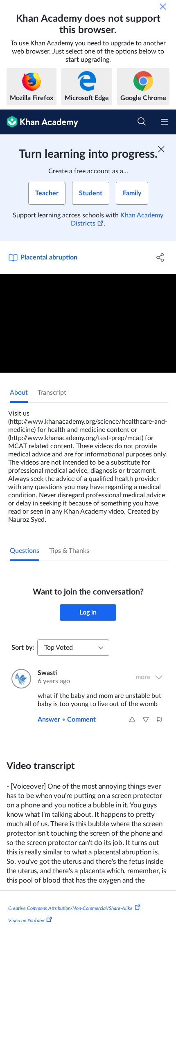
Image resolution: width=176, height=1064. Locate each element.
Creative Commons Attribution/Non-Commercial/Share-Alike (70, 908)
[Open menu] (164, 122)
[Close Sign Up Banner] (161, 149)
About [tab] (19, 392)
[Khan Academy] (39, 122)
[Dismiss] (162, 6)
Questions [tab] (24, 551)
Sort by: (22, 647)
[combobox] (73, 647)
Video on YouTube (26, 920)
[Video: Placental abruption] (88, 323)
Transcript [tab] (52, 392)
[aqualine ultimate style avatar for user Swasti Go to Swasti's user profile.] (19, 678)
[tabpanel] (88, 463)
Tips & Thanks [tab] (69, 551)
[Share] (160, 257)
